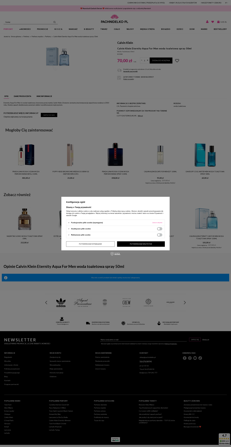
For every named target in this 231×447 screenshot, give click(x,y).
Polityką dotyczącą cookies (121, 211)
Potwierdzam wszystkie (141, 244)
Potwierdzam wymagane (90, 244)
